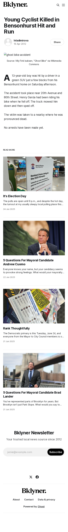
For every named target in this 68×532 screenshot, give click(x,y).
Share (57, 42)
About (16, 499)
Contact (29, 499)
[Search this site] (58, 5)
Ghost (41, 506)
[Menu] (63, 5)
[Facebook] (37, 477)
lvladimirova (21, 40)
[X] (30, 477)
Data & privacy (46, 499)
